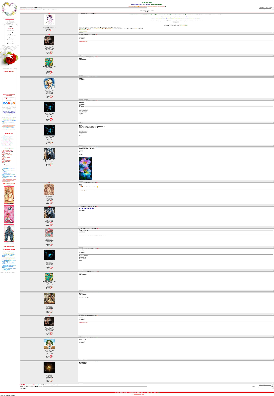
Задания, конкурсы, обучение (31, 384)
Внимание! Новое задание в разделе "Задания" (103, 28)
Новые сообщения (143, 6)
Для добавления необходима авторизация (9, 95)
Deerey (49, 34)
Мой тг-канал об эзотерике (83, 41)
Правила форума (156, 6)
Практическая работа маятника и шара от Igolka (7, 142)
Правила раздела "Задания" (84, 29)
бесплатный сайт (137, 394)
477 (38, 386)
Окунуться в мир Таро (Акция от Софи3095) (7, 151)
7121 (98, 271)
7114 (96, 100)
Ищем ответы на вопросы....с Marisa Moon (7, 154)
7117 (96, 182)
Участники (150, 6)
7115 (96, 123)
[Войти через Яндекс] (9, 103)
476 (37, 386)
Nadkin (49, 182)
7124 (96, 337)
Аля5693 (49, 337)
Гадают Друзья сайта (6, 137)
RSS (164, 6)
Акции (3, 152)
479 (40, 386)
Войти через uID (8, 100)
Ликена (49, 206)
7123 (96, 315)
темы (136, 28)
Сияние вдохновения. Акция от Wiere (7, 161)
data (49, 13)
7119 (98, 228)
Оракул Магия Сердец (8, 204)
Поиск (161, 6)
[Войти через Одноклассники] (14, 103)
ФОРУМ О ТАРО (22, 384)
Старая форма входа (9, 106)
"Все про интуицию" (184, 25)
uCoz (143, 394)
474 (34, 386)
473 (33, 386)
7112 (96, 56)
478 (39, 386)
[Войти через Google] (11, 103)
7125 (96, 360)
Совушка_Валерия (49, 360)
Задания (38, 384)
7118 (96, 206)
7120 (98, 248)
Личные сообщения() (133, 6)
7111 (96, 34)
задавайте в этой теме (9, 19)
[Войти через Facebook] (6, 103)
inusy (49, 228)
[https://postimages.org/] (85, 179)
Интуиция (41, 384)
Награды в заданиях (83, 31)
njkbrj (49, 56)
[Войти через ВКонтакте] (4, 103)
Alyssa (49, 100)
